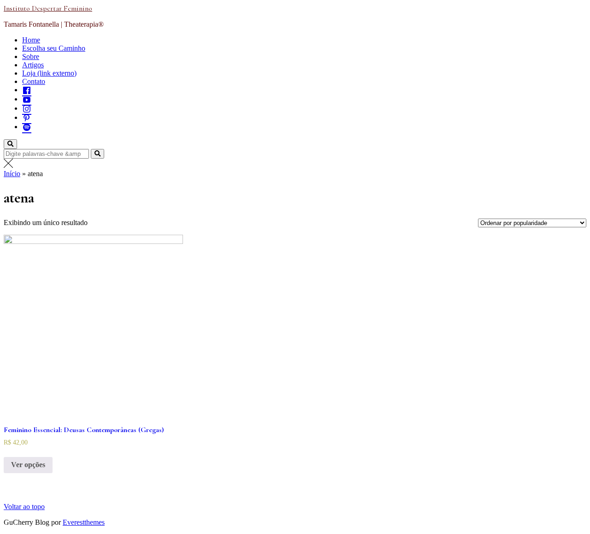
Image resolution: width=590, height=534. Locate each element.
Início (12, 174)
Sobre (30, 56)
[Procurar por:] (47, 153)
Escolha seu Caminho (53, 48)
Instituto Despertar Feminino (48, 8)
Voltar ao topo (24, 506)
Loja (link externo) (49, 73)
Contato (33, 81)
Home (31, 40)
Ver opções (28, 465)
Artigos (33, 65)
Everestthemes (84, 522)
